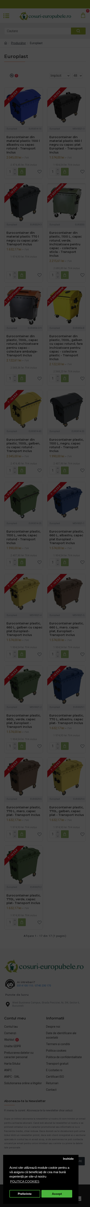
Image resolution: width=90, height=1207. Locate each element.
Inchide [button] (68, 1158)
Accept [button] (57, 1193)
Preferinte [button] (25, 1193)
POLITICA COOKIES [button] (24, 1181)
